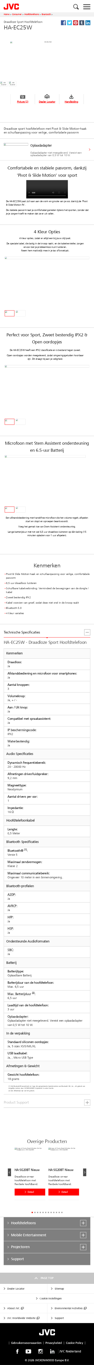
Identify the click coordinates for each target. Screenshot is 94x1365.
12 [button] (61, 1212)
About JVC (13, 1308)
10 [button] (56, 1212)
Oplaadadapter (18, 1016)
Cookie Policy (74, 1343)
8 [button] (51, 1212)
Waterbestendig (18, 741)
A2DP (11, 894)
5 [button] (43, 1212)
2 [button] (35, 1212)
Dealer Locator (47, 101)
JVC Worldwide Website (21, 1318)
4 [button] (40, 1212)
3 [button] (37, 1212)
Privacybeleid (53, 1343)
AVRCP (12, 906)
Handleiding (71, 101)
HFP (10, 917)
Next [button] (84, 1172)
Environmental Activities (68, 1308)
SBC (10, 950)
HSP (10, 928)
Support (59, 1318)
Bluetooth (46, 14)
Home (6, 14)
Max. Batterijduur (19, 994)
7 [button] (48, 1212)
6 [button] (45, 1212)
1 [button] (32, 1212)
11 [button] (59, 1212)
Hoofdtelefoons (31, 14)
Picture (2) (22, 101)
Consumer (17, 14)
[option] (47, 150)
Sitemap (59, 1288)
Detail (31, 1192)
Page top (47, 1278)
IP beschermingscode (22, 730)
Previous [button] (9, 1172)
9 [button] (53, 1212)
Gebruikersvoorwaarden (26, 1343)
